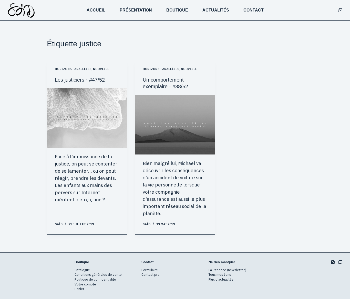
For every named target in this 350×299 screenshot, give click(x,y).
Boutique (177, 10)
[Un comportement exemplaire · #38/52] (175, 124)
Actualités (215, 10)
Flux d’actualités (221, 279)
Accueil (96, 10)
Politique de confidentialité (95, 279)
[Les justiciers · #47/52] (87, 118)
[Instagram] (333, 262)
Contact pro (150, 274)
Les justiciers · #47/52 (80, 80)
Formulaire (149, 270)
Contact (253, 10)
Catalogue (82, 270)
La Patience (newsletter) (227, 270)
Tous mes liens (220, 274)
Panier (79, 288)
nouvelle (101, 69)
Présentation (136, 10)
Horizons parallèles (73, 69)
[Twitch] (340, 262)
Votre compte (85, 284)
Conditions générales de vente (98, 274)
